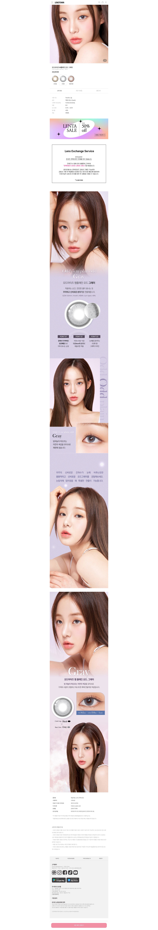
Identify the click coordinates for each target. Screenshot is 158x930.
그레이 (63, 84)
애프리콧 (71, 84)
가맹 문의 (54, 898)
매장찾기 (101, 858)
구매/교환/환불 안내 (87, 858)
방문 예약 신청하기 (79, 925)
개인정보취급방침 (70, 858)
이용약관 (57, 858)
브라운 (55, 84)
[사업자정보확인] (55, 894)
